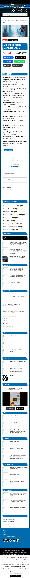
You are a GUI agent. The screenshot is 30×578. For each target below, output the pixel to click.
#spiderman (5, 315)
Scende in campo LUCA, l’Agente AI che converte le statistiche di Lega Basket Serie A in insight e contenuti (18, 244)
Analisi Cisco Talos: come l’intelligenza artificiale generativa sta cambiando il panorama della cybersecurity (18, 251)
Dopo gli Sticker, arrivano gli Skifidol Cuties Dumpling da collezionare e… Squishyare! (17, 269)
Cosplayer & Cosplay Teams (16, 448)
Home (4, 20)
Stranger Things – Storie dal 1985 (18, 361)
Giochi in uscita (8, 150)
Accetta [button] (18, 575)
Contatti (4, 534)
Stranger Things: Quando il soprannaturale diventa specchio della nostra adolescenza (18, 370)
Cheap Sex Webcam (7, 525)
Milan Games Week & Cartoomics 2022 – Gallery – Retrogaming (18, 500)
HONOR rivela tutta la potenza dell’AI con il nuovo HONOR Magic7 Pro (18, 258)
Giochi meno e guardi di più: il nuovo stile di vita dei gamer (18, 468)
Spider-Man (5, 319)
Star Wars (12, 375)
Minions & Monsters (15, 282)
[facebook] (12, 10)
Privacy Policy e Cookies (9, 536)
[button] (28, 2)
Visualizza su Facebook (7, 326)
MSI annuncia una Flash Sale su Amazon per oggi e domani (17, 275)
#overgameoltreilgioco (12, 316)
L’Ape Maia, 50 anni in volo (16, 474)
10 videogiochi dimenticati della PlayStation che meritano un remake (18, 494)
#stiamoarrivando (13, 315)
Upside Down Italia (14, 441)
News (9, 20)
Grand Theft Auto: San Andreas (17, 507)
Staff (3, 532)
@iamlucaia (10, 238)
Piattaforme (13, 40)
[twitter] (16, 10)
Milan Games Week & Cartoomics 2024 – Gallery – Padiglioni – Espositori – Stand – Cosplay (18, 457)
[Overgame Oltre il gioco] (14, 8)
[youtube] (22, 10)
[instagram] (19, 10)
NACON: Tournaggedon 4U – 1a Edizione (17, 482)
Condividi (6, 327)
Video (6, 323)
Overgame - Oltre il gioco (13, 304)
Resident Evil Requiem (15, 423)
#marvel (4, 316)
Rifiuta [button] (12, 575)
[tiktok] (25, 10)
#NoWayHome (20, 315)
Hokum (11, 343)
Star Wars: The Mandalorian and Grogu (17, 350)
